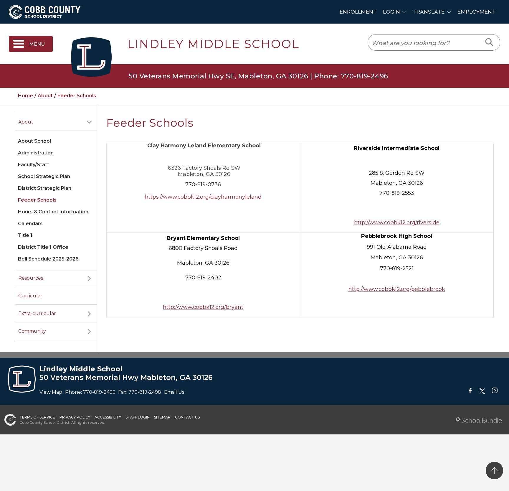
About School (34, 141)
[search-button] (490, 42)
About (25, 122)
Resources (30, 278)
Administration (36, 153)
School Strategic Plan (44, 176)
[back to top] (494, 470)
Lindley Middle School (213, 44)
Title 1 (25, 235)
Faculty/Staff (33, 164)
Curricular (30, 296)
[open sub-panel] (89, 122)
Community (32, 331)
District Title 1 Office (43, 247)
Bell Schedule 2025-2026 (48, 259)
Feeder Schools (37, 200)
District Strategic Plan (44, 188)
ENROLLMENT (358, 12)
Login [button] (391, 12)
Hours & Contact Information (53, 212)
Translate (428, 12)
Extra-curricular (37, 313)
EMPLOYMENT (476, 12)
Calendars (30, 223)
